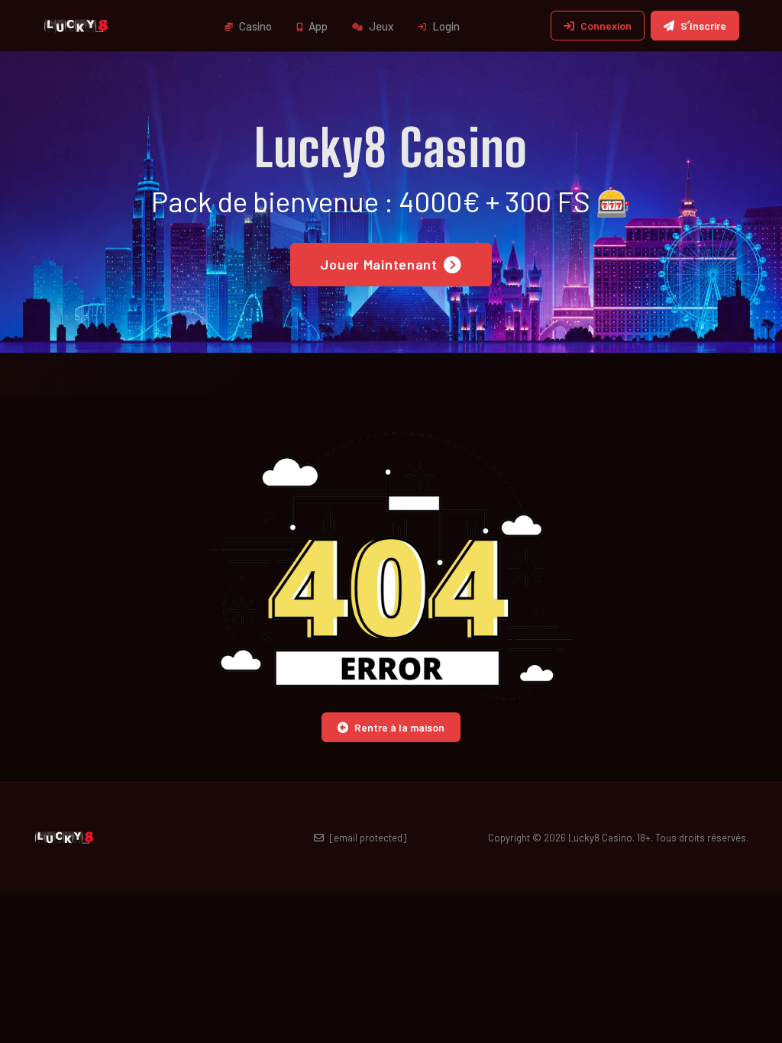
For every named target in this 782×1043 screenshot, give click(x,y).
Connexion (606, 25)
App (317, 26)
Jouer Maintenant (379, 264)
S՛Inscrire (703, 25)
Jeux (380, 26)
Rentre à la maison (399, 727)
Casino (254, 26)
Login (445, 26)
